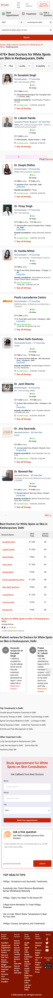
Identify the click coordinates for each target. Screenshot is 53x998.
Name (6, 781)
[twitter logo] (47, 944)
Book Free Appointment (44, 5)
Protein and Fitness (5, 951)
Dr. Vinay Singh (23, 206)
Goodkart (4, 943)
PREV (6, 515)
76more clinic (21, 450)
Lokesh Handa (8, 549)
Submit (42, 863)
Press (37, 972)
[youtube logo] (47, 951)
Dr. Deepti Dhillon (24, 165)
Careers (38, 950)
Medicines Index (28, 977)
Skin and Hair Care (4, 956)
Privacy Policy (38, 963)
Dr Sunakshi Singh (25, 75)
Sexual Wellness (4, 961)
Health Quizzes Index (27, 964)
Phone (6, 793)
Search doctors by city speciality (17, 969)
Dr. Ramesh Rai (23, 471)
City (5, 804)
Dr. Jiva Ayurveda (24, 428)
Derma (15, 45)
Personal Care (4, 975)
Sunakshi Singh (8, 542)
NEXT (47, 515)
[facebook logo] (47, 940)
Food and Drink (4, 970)
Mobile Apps (37, 954)
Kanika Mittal (7, 572)
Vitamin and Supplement (5, 946)
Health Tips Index (26, 950)
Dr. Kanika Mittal (24, 251)
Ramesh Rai (7, 610)
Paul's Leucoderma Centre (30, 297)
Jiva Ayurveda (8, 602)
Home (2, 45)
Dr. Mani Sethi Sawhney (28, 339)
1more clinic (20, 187)
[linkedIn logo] (47, 948)
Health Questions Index (28, 957)
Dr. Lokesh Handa (24, 118)
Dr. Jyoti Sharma (24, 384)
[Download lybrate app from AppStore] (48, 968)
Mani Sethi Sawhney (10, 587)
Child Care (5, 979)
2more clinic (20, 495)
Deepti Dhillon (8, 557)
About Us (38, 943)
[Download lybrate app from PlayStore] (48, 965)
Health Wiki (26, 944)
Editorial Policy (38, 968)
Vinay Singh (7, 564)
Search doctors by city (17, 943)
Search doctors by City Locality (17, 951)
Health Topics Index (26, 971)
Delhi (9, 45)
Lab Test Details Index (27, 987)
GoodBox (4, 982)
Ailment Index (27, 981)
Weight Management (6, 966)
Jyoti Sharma (8, 595)
